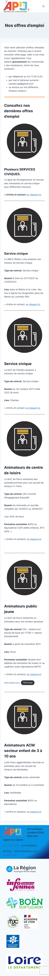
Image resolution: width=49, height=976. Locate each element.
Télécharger (28, 683)
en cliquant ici (34, 194)
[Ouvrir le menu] (43, 6)
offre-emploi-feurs (12, 683)
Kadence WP (10, 854)
